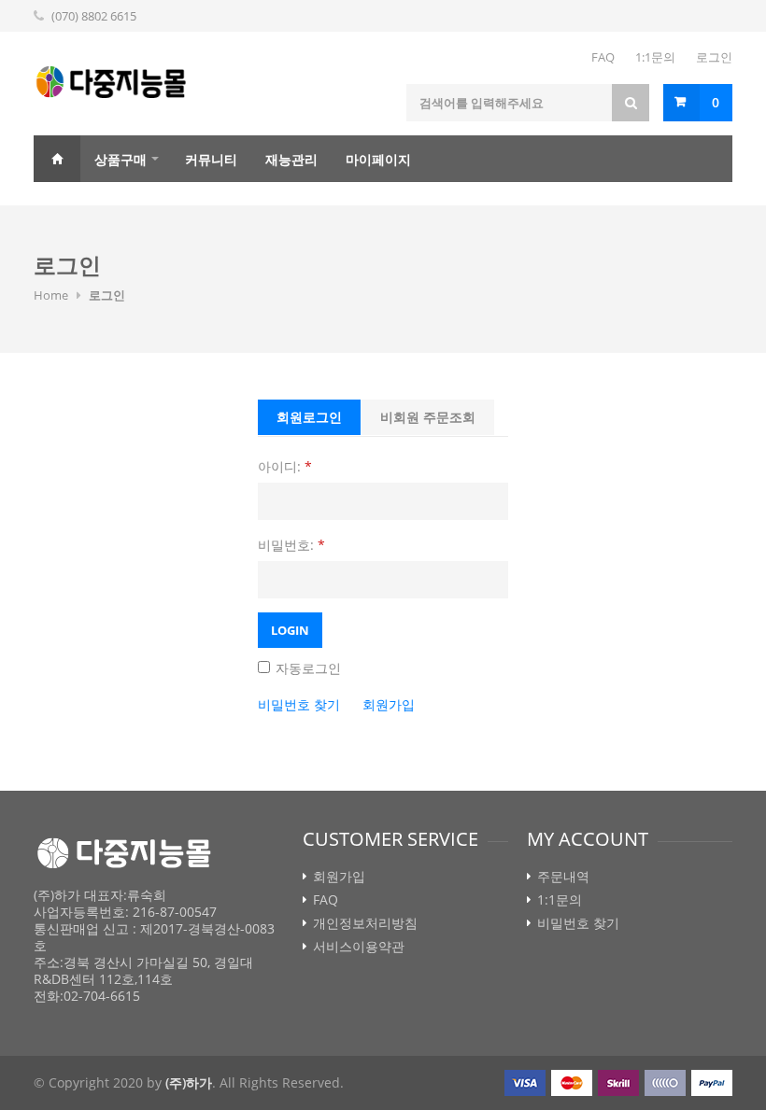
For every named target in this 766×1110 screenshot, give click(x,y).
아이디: (285, 466)
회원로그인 (309, 417)
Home (57, 158)
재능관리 (291, 159)
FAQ (603, 57)
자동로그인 (306, 668)
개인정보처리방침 (365, 923)
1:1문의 (655, 57)
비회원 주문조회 (427, 417)
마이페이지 (378, 159)
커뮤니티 (211, 159)
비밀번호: (291, 545)
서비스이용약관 (358, 946)
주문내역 (563, 876)
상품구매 (120, 159)
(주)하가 (188, 1082)
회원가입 (388, 704)
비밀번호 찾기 (299, 704)
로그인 (714, 57)
